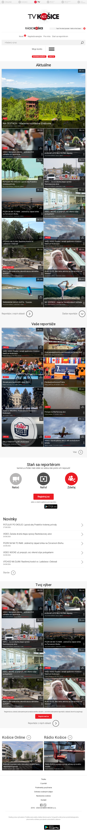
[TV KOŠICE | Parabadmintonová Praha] (64, 372)
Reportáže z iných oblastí (13, 313)
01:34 (40, 249)
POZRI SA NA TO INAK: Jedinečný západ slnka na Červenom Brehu (33, 543)
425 (82, 347)
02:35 (82, 249)
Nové (22, 36)
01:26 (40, 160)
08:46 (82, 70)
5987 (82, 437)
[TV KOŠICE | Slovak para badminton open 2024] (22, 372)
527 (40, 377)
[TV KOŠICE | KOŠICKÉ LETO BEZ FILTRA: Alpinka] (64, 143)
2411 (82, 297)
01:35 (40, 130)
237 (40, 267)
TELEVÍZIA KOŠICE (8, 126)
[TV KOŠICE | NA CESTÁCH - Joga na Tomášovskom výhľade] (64, 292)
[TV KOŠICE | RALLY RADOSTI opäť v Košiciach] (22, 432)
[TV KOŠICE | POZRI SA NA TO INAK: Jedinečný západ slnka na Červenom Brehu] (22, 203)
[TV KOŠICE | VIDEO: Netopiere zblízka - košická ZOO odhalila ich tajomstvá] (22, 143)
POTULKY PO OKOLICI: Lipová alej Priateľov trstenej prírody (30, 524)
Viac (75, 452)
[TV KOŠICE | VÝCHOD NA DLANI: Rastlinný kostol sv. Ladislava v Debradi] (22, 233)
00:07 (82, 389)
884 (40, 297)
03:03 (82, 190)
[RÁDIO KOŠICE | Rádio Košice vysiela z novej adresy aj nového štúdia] (64, 755)
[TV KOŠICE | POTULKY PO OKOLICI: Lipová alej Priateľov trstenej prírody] (22, 173)
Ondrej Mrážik (48, 414)
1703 (40, 237)
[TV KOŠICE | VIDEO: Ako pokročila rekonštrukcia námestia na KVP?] (22, 262)
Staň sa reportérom (60, 36)
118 (82, 148)
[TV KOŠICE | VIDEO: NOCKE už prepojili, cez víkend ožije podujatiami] (64, 203)
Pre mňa (46, 36)
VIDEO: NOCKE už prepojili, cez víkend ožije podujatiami (28, 552)
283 (82, 208)
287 (82, 237)
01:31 (82, 160)
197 (82, 178)
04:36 (40, 219)
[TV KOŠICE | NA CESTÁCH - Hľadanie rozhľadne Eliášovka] (43, 98)
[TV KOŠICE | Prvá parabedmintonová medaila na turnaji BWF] (64, 342)
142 (40, 208)
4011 (40, 178)
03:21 (82, 219)
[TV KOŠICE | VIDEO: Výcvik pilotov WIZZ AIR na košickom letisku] (64, 432)
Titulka (43, 779)
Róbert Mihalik (49, 246)
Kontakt (43, 800)
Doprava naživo (39, 56)
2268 (40, 437)
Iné (22, 126)
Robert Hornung (49, 354)
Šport (65, 354)
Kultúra (23, 444)
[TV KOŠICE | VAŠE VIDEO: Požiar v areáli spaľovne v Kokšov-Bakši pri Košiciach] (64, 233)
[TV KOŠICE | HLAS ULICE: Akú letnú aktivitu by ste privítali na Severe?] (64, 262)
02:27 (40, 389)
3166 (82, 118)
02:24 (40, 190)
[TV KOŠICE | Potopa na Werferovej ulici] (64, 402)
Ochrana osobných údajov (43, 792)
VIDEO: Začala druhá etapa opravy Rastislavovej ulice (27, 534)
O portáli (43, 783)
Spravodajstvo (25, 156)
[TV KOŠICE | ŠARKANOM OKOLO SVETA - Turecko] (22, 292)
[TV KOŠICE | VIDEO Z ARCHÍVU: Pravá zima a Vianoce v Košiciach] (22, 402)
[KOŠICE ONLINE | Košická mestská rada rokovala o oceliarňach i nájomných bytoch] (22, 755)
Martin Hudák (6, 444)
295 (82, 267)
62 (40, 148)
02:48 (40, 279)
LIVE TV (51, 56)
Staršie (6, 573)
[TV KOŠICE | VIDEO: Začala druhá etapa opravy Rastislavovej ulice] (64, 173)
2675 (40, 407)
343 (82, 377)
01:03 (82, 130)
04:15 (82, 279)
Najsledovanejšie (35, 36)
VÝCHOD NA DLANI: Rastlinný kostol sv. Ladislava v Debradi (30, 561)
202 (82, 407)
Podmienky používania (43, 788)
